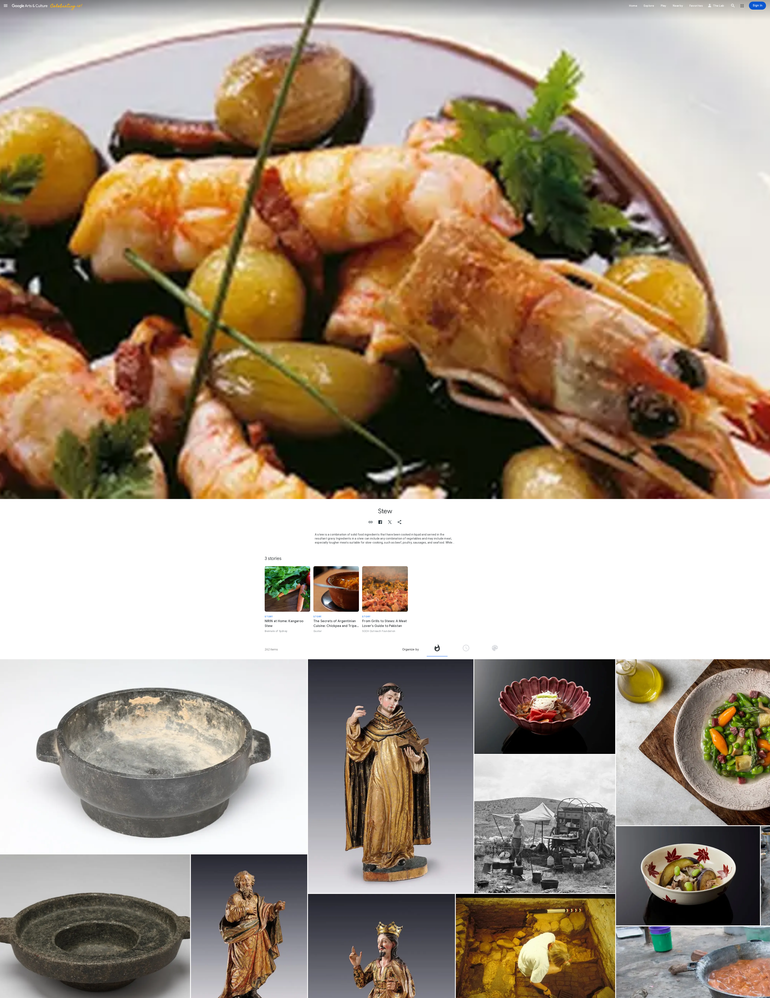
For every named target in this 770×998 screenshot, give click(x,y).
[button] (5, 5)
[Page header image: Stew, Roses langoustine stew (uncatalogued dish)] (385, 249)
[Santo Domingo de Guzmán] (390, 776)
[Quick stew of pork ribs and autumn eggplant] (688, 876)
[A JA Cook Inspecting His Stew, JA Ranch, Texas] (544, 824)
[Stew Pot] (153, 756)
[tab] (437, 649)
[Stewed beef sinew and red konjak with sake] (544, 706)
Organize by (410, 649)
